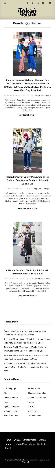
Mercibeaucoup (10, 411)
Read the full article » (27, 115)
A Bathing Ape (10, 388)
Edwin (6, 402)
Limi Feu (31, 406)
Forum (8, 444)
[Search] (50, 3)
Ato (5, 393)
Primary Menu (10, 436)
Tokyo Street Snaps (43, 95)
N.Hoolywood (33, 411)
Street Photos (29, 440)
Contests (41, 444)
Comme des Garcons (37, 397)
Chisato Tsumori (11, 397)
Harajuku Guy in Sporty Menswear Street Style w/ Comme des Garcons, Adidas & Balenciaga (27, 180)
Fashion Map (20, 444)
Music (32, 444)
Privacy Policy (27, 462)
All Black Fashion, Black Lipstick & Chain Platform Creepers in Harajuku (27, 272)
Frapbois (31, 402)
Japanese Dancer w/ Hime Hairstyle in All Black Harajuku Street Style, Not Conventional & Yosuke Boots (26, 367)
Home (8, 440)
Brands (42, 440)
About (8, 448)
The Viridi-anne (34, 415)
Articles (17, 440)
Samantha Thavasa (12, 415)
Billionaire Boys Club (37, 393)
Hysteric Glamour (11, 406)
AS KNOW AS (34, 388)
